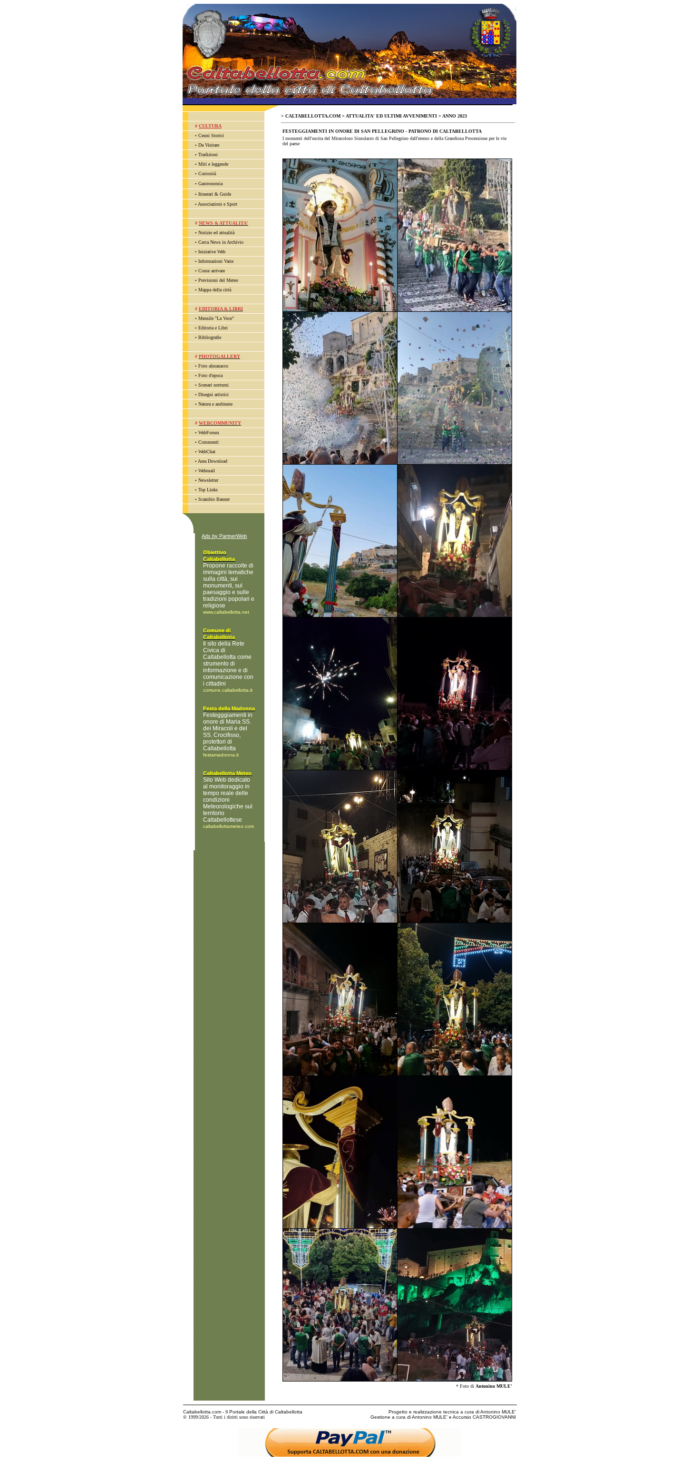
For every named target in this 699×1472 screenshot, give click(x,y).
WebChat (206, 451)
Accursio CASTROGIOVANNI (484, 1417)
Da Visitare (208, 145)
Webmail (206, 470)
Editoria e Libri (213, 327)
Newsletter (208, 480)
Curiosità (207, 173)
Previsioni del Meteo (218, 280)
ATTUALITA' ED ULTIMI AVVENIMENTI (391, 116)
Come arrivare (211, 270)
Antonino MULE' (494, 1386)
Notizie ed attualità (216, 232)
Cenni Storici (211, 135)
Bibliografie (209, 337)
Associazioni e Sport (217, 204)
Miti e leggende (213, 164)
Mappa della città (214, 289)
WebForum (208, 432)
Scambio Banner (214, 499)
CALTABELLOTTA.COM (312, 116)
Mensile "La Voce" (216, 318)
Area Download (212, 461)
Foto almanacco (213, 365)
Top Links (208, 489)
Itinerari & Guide (214, 194)
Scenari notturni (213, 385)
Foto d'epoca (210, 375)
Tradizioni (208, 154)
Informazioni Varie (215, 261)
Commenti (208, 442)
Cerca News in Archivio (220, 242)
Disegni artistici (213, 394)
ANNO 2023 (454, 116)
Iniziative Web (211, 251)
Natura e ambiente (215, 404)
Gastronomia (210, 183)
